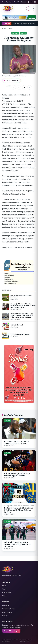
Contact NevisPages (11, 631)
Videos (4, 596)
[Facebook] (29, 2)
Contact (4, 616)
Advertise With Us (25, 641)
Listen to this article (11, 80)
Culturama (5, 605)
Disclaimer (23, 639)
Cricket (10, 28)
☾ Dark (23, 2)
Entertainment (6, 592)
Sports (4, 589)
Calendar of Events (8, 609)
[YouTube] (35, 2)
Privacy (30, 639)
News (4, 585)
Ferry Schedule (7, 612)
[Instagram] (32, 2)
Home (4, 28)
